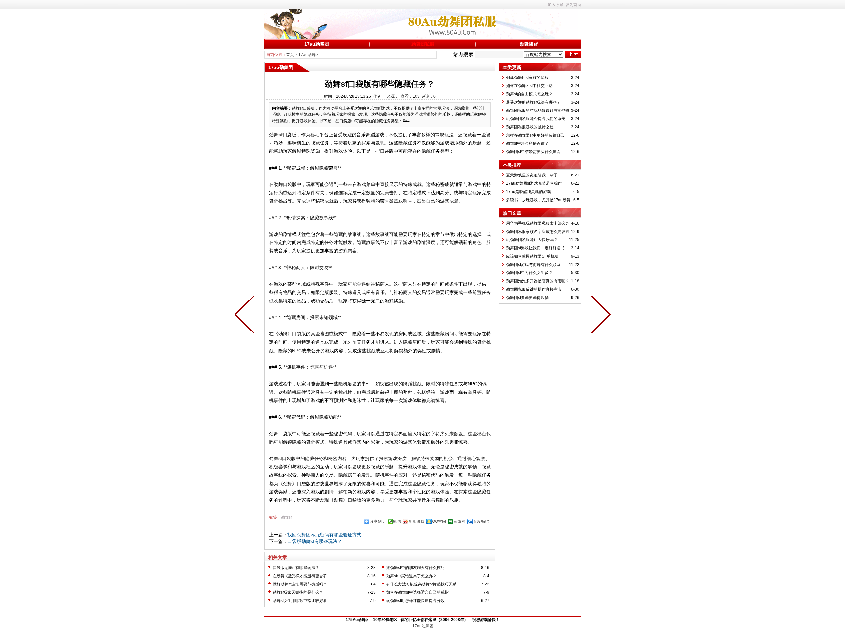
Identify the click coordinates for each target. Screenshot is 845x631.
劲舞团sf (529, 44)
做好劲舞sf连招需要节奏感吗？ (300, 584)
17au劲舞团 (316, 44)
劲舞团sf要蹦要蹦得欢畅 (527, 297)
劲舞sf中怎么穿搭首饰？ (527, 143)
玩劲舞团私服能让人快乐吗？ (532, 239)
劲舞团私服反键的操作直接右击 (533, 289)
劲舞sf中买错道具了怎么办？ (411, 576)
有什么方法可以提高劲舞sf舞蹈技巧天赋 (421, 584)
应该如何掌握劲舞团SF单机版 (532, 256)
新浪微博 (416, 521)
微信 (397, 521)
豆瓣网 (459, 521)
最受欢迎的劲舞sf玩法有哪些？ (533, 102)
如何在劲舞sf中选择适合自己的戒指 (417, 592)
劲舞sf (286, 517)
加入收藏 (555, 4)
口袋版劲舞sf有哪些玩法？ (314, 541)
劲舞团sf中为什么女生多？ (529, 272)
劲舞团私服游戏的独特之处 (530, 127)
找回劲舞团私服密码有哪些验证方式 (324, 534)
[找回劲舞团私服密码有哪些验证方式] (599, 315)
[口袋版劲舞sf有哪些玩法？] (246, 315)
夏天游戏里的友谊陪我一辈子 (532, 175)
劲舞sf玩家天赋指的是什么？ (298, 592)
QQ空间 (439, 521)
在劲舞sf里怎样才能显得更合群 (300, 576)
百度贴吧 (481, 521)
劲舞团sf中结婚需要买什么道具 (533, 151)
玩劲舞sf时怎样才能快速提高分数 (415, 600)
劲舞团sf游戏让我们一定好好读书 (535, 248)
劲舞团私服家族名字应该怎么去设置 (537, 231)
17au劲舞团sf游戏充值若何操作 (534, 183)
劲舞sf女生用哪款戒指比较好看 (300, 600)
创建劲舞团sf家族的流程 (527, 77)
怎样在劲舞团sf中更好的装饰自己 (535, 135)
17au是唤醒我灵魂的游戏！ (530, 191)
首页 (290, 54)
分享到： (378, 521)
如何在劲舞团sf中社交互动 (529, 85)
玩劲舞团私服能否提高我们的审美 (535, 118)
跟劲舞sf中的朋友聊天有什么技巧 (415, 567)
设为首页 (573, 4)
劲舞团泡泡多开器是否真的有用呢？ (537, 281)
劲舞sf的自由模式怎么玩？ (529, 94)
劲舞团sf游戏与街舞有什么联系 (533, 264)
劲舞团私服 (422, 44)
